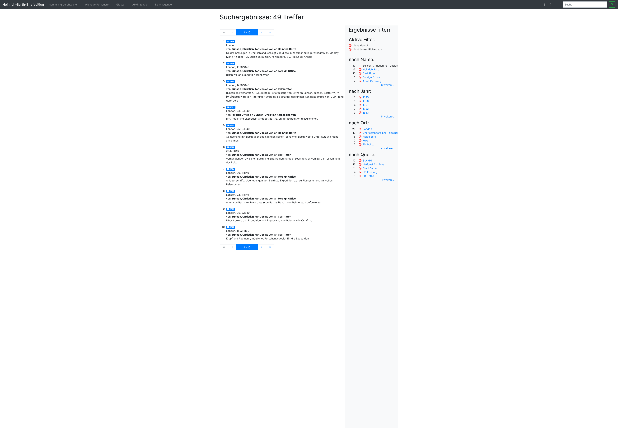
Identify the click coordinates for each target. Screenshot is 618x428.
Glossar (121, 4)
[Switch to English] (556, 4)
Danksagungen (164, 4)
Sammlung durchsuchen (63, 4)
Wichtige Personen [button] (96, 4)
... (387, 85)
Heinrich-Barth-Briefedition (23, 4)
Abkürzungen (140, 4)
